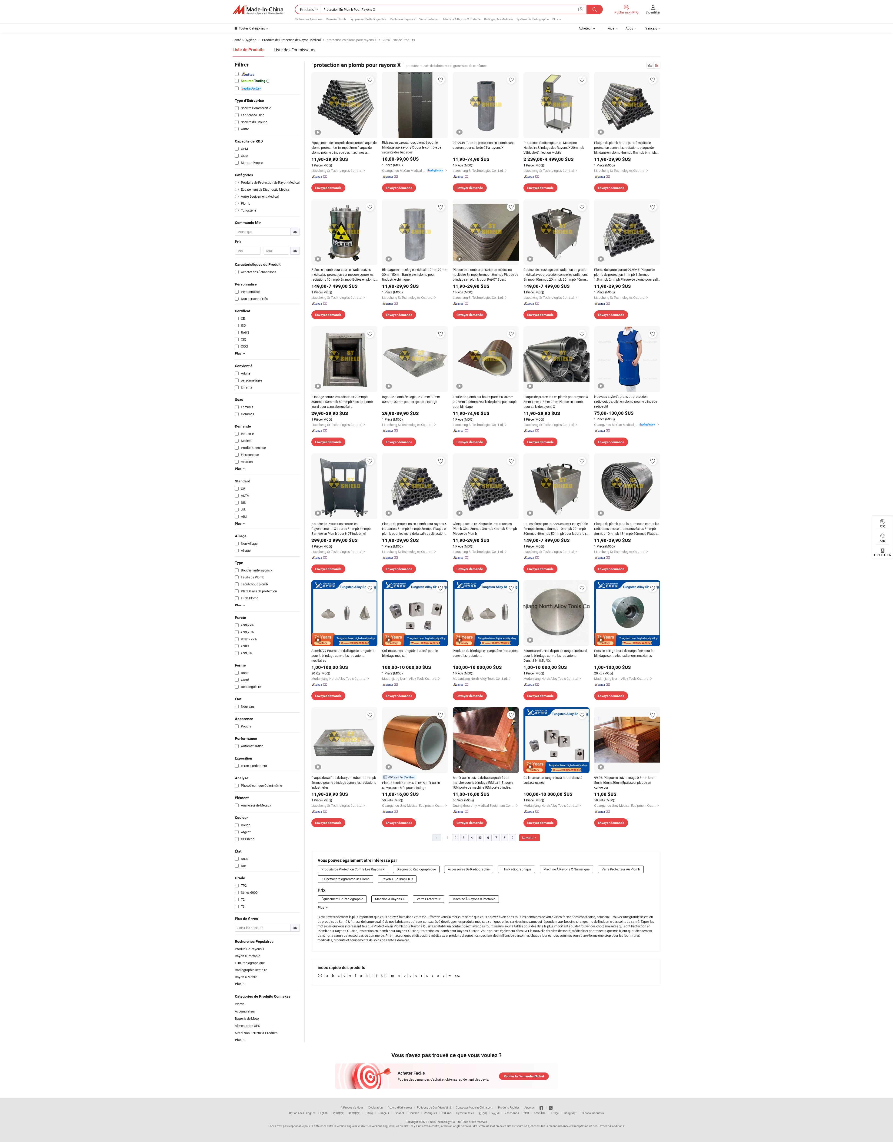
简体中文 (338, 1113)
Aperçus (529, 1107)
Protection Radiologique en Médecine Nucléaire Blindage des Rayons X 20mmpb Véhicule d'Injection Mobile (553, 147)
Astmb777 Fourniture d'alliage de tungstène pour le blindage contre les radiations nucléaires (342, 655)
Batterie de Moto (247, 1018)
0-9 (320, 975)
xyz (457, 975)
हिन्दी (526, 1113)
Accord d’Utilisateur (400, 1107)
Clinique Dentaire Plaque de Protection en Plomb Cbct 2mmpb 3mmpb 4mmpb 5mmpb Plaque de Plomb (485, 528)
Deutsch (414, 1113)
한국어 (483, 1113)
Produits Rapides (509, 1107)
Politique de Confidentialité (434, 1107)
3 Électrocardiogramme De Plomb (345, 879)
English (323, 1113)
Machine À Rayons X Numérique (566, 869)
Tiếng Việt (569, 1113)
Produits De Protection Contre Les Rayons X (353, 869)
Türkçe (554, 1113)
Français (383, 1113)
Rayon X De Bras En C (397, 879)
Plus (321, 907)
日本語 (369, 1113)
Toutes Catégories (252, 28)
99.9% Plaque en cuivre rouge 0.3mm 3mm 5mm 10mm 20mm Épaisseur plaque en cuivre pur (624, 782)
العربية (496, 1113)
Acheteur (585, 28)
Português (430, 1113)
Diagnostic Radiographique (416, 869)
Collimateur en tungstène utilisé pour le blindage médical (410, 653)
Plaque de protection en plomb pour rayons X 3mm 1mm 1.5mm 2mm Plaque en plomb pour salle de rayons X (555, 402)
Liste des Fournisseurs (294, 50)
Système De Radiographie (532, 19)
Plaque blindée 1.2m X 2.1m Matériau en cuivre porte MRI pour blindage (411, 785)
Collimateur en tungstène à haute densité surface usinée (552, 780)
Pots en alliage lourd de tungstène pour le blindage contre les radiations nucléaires (623, 653)
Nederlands (511, 1113)
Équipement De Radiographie (368, 19)
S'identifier (653, 12)
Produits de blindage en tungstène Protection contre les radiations (485, 653)
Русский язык (465, 1113)
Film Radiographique (516, 869)
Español (399, 1113)
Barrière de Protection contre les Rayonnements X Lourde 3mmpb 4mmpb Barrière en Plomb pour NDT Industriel (341, 528)
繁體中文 (354, 1113)
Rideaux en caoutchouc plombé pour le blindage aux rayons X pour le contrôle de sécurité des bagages (411, 147)
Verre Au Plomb (336, 19)
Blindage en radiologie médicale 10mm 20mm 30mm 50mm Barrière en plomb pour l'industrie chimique (414, 274)
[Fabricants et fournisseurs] (258, 9)
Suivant (527, 837)
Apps (629, 28)
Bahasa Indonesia (592, 1113)
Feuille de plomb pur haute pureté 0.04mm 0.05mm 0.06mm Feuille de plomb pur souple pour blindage (485, 402)
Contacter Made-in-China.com (474, 1107)
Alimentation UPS (247, 1025)
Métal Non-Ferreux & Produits (256, 1033)
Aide (611, 28)
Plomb (239, 1004)
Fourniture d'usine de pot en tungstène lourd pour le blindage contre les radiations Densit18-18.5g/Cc (555, 655)
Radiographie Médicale (498, 19)
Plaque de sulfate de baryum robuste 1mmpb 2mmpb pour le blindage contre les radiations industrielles (343, 782)
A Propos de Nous (352, 1107)
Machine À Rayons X (403, 19)
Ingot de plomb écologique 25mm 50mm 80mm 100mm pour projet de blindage (411, 399)
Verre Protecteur (429, 19)
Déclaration (375, 1107)
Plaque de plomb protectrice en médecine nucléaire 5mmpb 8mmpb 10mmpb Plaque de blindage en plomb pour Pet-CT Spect (485, 274)
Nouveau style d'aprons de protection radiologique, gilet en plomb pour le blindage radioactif (625, 401)
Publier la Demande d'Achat (524, 1076)
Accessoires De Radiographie (469, 869)
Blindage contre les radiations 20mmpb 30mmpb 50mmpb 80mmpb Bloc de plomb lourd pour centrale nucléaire (342, 402)
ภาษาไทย (540, 1113)
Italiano (446, 1113)
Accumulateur (245, 1011)
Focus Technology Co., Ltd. (444, 1122)
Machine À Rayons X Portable (461, 19)
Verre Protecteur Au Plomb (621, 869)
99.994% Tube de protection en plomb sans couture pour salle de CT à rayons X (483, 145)
